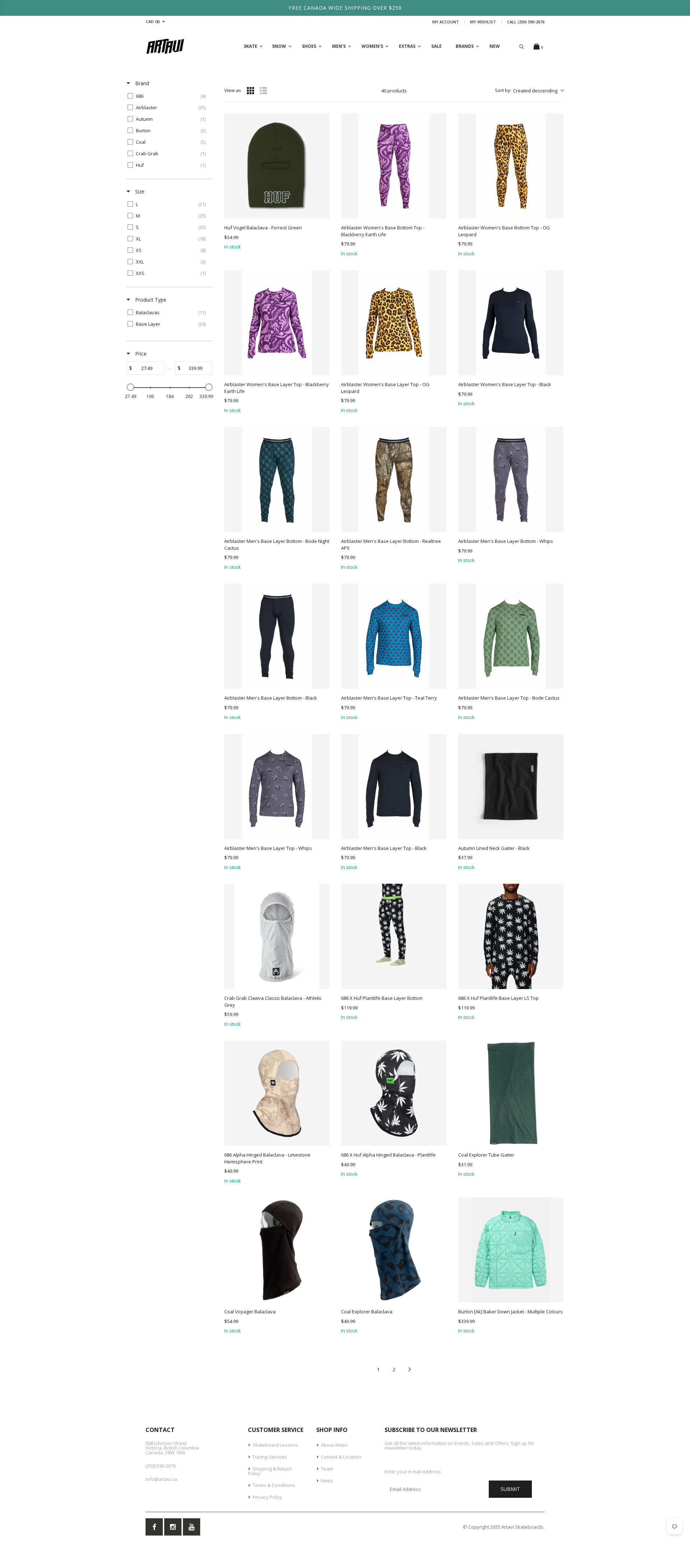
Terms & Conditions (274, 1485)
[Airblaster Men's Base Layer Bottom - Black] (277, 636)
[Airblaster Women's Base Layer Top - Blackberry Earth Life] (277, 322)
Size (139, 191)
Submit (510, 1489)
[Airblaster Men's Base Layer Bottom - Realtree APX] (393, 479)
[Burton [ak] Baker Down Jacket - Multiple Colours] (511, 1250)
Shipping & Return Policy (270, 1471)
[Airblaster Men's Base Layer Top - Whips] (277, 786)
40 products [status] (394, 90)
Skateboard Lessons (275, 1445)
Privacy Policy (267, 1497)
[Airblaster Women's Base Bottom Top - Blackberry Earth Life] (393, 166)
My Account (445, 21)
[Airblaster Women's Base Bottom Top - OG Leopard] (511, 166)
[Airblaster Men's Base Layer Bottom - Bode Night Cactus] (277, 479)
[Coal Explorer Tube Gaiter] (511, 1093)
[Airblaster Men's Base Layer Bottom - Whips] (511, 479)
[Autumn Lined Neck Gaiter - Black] (511, 786)
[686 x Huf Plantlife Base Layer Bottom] (393, 936)
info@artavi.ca (161, 1479)
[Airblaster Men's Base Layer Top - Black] (393, 786)
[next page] (409, 1369)
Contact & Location (341, 1457)
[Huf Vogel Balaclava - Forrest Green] (277, 166)
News (327, 1480)
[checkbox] (168, 96)
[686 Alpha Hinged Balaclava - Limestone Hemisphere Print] (277, 1093)
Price (140, 353)
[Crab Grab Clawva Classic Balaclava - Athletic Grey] (277, 936)
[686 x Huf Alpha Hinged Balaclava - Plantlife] (393, 1093)
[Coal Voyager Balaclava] (277, 1250)
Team (327, 1468)
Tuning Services (270, 1457)
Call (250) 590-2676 (525, 21)
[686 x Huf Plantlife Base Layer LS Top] (511, 936)
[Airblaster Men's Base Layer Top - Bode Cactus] (511, 636)
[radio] (250, 90)
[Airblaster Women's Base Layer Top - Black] (511, 322)
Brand (141, 83)
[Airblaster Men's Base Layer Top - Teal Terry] (393, 636)
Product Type (150, 299)
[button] (529, 90)
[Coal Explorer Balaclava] (393, 1250)
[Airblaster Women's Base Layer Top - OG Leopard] (393, 322)
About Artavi (334, 1445)
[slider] (130, 387)
